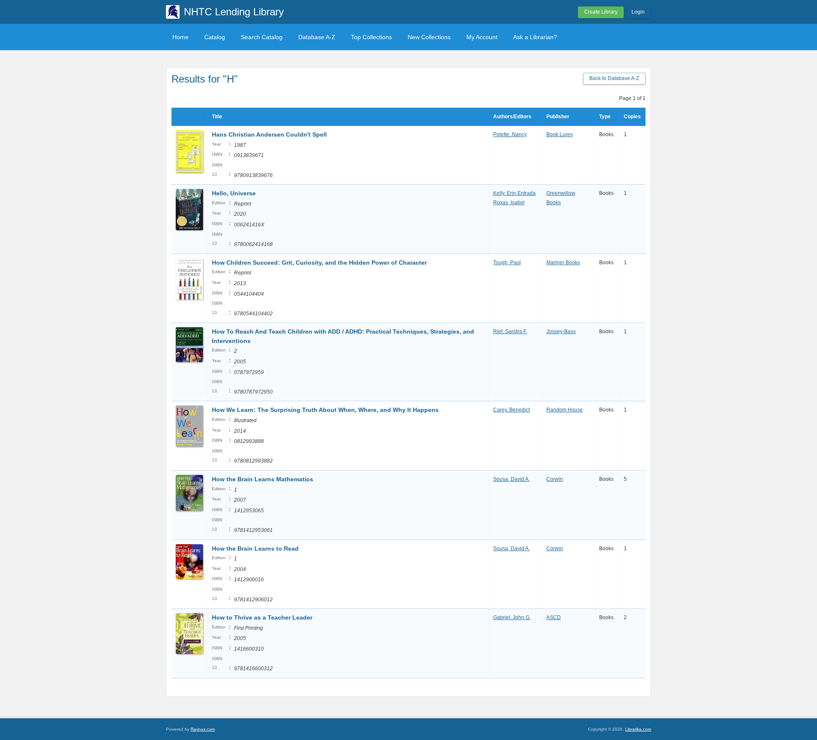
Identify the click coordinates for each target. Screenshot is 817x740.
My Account (481, 37)
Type (605, 117)
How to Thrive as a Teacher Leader (262, 617)
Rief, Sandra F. (510, 331)
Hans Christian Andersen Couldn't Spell (269, 134)
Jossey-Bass (561, 331)
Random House (564, 410)
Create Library (600, 12)
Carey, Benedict (511, 410)
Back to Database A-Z (614, 78)
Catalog (214, 37)
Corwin (554, 479)
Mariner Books (563, 263)
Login (638, 12)
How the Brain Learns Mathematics (262, 479)
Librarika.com (638, 729)
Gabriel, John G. (512, 617)
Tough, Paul (507, 263)
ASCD (553, 617)
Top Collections (371, 37)
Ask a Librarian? (535, 37)
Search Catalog (262, 37)
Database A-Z (316, 37)
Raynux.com (203, 729)
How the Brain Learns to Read (255, 548)
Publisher (557, 117)
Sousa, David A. (511, 479)
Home (180, 37)
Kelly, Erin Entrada (514, 193)
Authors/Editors (512, 117)
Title (217, 117)
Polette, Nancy (510, 134)
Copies (632, 117)
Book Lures (559, 134)
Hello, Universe (234, 193)
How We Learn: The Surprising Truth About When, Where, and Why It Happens (325, 409)
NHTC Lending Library (234, 11)
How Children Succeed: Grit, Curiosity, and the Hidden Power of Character (319, 262)
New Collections (429, 37)
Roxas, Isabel (509, 203)
